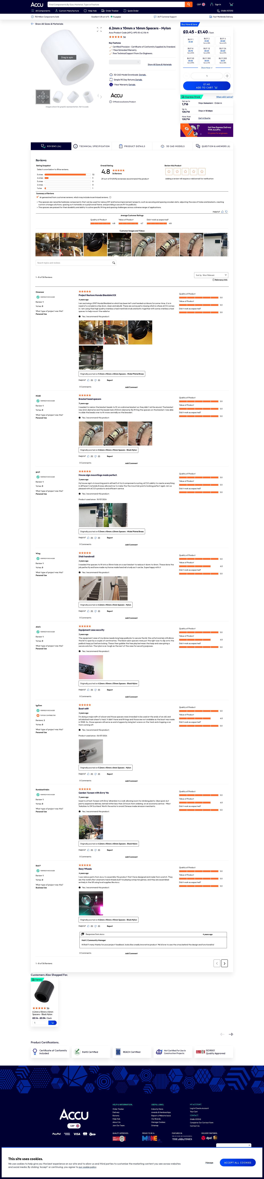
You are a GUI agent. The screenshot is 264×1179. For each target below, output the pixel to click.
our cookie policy (87, 1167)
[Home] (74, 1114)
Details (142, 74)
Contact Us (195, 1126)
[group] (67, 57)
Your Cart (194, 1111)
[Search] (189, 4)
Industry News (157, 1109)
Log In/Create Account (199, 1108)
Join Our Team (119, 1125)
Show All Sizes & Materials (49, 23)
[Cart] (231, 4)
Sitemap (154, 1125)
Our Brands (156, 1119)
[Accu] (37, 4)
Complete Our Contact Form (201, 1122)
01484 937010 (227, 10)
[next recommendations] (231, 1034)
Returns (116, 1115)
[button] (99, 29)
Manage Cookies (158, 1122)
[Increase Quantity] (186, 76)
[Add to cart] (52, 1023)
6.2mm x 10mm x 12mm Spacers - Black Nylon (42, 1013)
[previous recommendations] (222, 1034)
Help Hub (116, 1119)
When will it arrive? (224, 97)
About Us (116, 1122)
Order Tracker (118, 1109)
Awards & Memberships (161, 1112)
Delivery (116, 1112)
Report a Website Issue (161, 1115)
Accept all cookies (237, 1162)
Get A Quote (204, 118)
